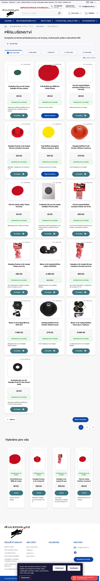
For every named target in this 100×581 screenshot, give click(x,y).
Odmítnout (59, 568)
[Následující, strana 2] (87, 427)
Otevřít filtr (14, 44)
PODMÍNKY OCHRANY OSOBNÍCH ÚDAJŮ (11, 560)
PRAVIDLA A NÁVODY (69, 2)
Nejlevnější (32, 52)
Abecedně (70, 52)
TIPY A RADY (58, 2)
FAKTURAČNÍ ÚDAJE (11, 550)
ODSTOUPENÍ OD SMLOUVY (10, 565)
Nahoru (12, 419)
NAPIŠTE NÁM (9, 547)
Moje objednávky (32, 547)
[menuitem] (8, 21)
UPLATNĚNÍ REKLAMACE (12, 569)
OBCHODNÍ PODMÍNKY (11, 556)
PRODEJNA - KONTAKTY (9, 2)
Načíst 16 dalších (80, 419)
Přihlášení (30, 550)
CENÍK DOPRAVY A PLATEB (28, 2)
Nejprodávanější (14, 52)
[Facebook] (75, 552)
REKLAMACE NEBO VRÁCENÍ (46, 2)
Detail (16, 493)
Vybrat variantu (50, 115)
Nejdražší (51, 52)
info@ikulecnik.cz (83, 547)
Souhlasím (74, 568)
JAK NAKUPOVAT (10, 553)
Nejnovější (88, 52)
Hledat (59, 13)
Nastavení (25, 578)
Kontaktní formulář (83, 559)
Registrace (30, 553)
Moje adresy (31, 556)
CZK (91, 2)
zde (32, 573)
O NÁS (18, 2)
